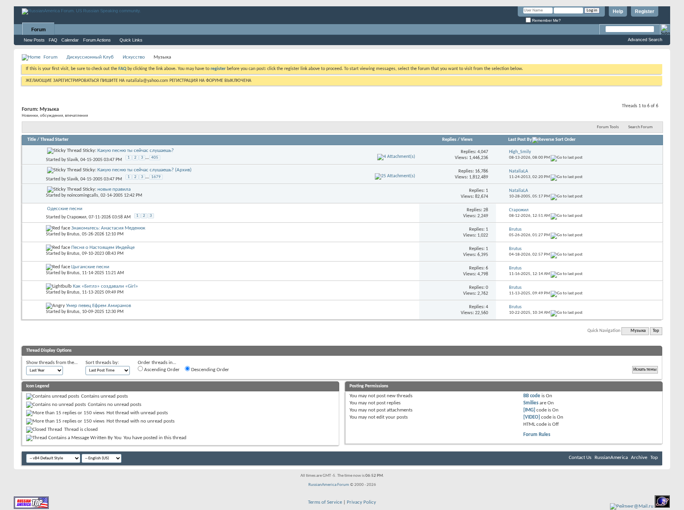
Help (618, 11)
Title (31, 139)
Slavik (72, 159)
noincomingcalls (82, 195)
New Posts (34, 40)
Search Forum (640, 127)
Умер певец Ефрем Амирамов (98, 305)
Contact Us (580, 457)
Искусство (134, 57)
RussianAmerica (611, 457)
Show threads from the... (52, 362)
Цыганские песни (90, 266)
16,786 (481, 171)
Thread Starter (54, 139)
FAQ (53, 40)
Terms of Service (325, 502)
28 (485, 210)
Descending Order (209, 369)
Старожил (76, 217)
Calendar (70, 40)
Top (656, 331)
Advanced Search (645, 39)
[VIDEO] (531, 417)
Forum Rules (536, 434)
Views (467, 139)
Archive (639, 457)
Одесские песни (64, 208)
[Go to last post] (567, 157)
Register (644, 11)
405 (154, 157)
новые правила (114, 189)
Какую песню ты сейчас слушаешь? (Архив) (144, 170)
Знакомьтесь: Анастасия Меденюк (108, 228)
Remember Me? (546, 20)
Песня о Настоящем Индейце (103, 247)
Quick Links (131, 40)
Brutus (73, 234)
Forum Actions (97, 40)
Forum (38, 29)
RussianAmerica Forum (328, 485)
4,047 (482, 152)
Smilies (530, 403)
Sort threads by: (102, 362)
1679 (156, 177)
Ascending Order (161, 369)
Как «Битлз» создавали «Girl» (105, 286)
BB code (531, 395)
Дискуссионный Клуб (90, 57)
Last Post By (520, 139)
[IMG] (529, 410)
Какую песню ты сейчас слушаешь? (135, 150)
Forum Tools (608, 127)
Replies (449, 139)
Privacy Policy (361, 502)
